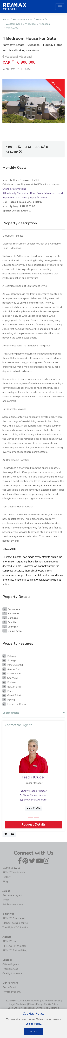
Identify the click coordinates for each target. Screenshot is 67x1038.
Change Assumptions (14, 188)
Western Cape (14, 24)
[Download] (12, 834)
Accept (33, 1031)
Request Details (33, 824)
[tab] (33, 713)
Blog (5, 881)
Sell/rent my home (12, 904)
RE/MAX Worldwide (13, 872)
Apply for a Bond (38, 197)
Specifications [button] (10, 712)
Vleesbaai (30, 24)
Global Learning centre (15, 923)
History (6, 877)
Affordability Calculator (15, 193)
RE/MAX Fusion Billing (14, 950)
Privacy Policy (35, 1004)
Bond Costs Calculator (42, 193)
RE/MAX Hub (9, 941)
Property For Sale (23, 19)
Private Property (11, 992)
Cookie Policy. (34, 1023)
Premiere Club (10, 969)
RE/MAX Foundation (13, 918)
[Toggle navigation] (59, 6)
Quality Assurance (12, 973)
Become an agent (12, 895)
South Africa (42, 19)
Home (5, 19)
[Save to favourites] (5, 834)
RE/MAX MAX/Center (14, 946)
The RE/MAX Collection (15, 927)
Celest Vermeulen (33, 777)
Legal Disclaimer (18, 1004)
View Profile (33, 808)
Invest (5, 900)
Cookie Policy (51, 1004)
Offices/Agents (10, 964)
